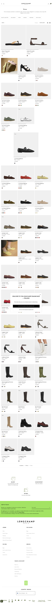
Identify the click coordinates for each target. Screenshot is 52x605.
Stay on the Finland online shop (26, 309)
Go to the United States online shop (26, 306)
